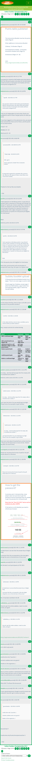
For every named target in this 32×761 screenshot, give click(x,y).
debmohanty (4, 229)
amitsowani (4, 547)
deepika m (4, 688)
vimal (2, 644)
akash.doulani (5, 668)
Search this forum (6, 758)
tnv (2, 138)
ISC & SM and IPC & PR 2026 (16, 9)
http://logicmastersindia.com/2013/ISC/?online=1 (15, 637)
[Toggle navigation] (28, 2)
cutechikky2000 (5, 680)
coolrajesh (4, 449)
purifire (3, 198)
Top (30, 22)
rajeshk (3, 76)
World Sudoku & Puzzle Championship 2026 (16, 7)
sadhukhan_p (5, 603)
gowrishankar (5, 654)
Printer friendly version (7, 760)
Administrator (5, 24)
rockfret (3, 299)
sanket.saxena (5, 370)
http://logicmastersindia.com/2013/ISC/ (16, 63)
